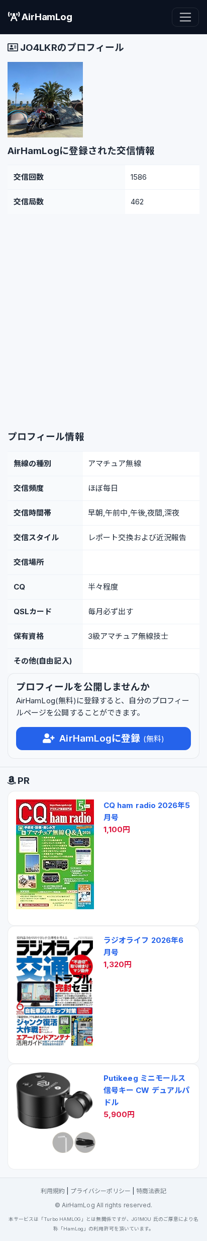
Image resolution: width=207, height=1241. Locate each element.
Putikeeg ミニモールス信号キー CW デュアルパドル (146, 1090)
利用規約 (53, 1191)
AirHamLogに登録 (110, 738)
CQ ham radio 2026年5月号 (147, 811)
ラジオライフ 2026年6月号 (143, 946)
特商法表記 (151, 1191)
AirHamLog (46, 17)
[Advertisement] (103, 322)
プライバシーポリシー (100, 1191)
